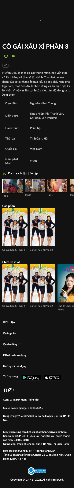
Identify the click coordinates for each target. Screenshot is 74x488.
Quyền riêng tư (11, 344)
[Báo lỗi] (13, 56)
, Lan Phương (48, 118)
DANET (30, 479)
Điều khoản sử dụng (14, 355)
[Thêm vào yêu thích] (6, 56)
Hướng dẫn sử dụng (14, 366)
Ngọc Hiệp (37, 113)
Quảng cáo (9, 333)
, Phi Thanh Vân (53, 113)
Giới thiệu (9, 322)
